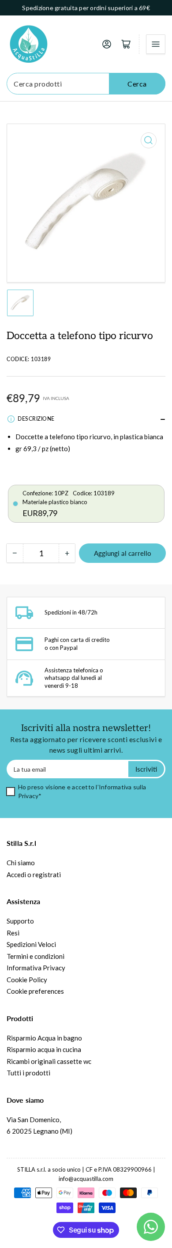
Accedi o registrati (34, 875)
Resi (13, 933)
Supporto (20, 921)
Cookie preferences (35, 991)
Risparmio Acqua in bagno (44, 1038)
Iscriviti (146, 769)
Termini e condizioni (35, 956)
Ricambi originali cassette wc (49, 1061)
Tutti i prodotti (28, 1073)
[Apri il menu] (155, 44)
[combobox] (86, 83)
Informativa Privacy (36, 968)
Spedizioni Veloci (31, 944)
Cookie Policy (27, 980)
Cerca (137, 83)
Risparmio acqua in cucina (44, 1049)
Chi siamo (21, 863)
